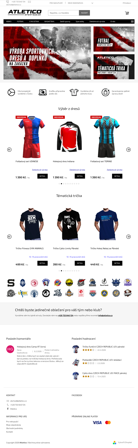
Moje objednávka (75, 3)
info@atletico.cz (105, 315)
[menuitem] (9, 21)
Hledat (84, 13)
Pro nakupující (56, 3)
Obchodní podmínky (14, 428)
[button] (59, 183)
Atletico (13, 409)
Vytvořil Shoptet (125, 442)
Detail (42, 176)
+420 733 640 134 (65, 315)
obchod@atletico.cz (18, 401)
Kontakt (9, 432)
